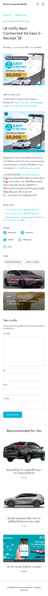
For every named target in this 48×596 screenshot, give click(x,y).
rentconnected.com (30, 174)
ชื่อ (5, 371)
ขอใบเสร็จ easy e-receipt (28, 168)
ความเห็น (6, 334)
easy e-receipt (32, 262)
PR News (7, 15)
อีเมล (5, 385)
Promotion (20, 15)
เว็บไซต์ (6, 399)
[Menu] (43, 5)
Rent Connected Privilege (16, 21)
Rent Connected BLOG (15, 4)
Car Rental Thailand (13, 262)
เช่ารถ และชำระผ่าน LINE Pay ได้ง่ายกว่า (22, 209)
